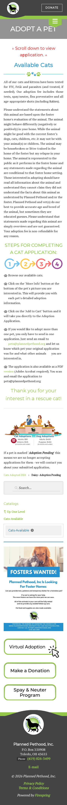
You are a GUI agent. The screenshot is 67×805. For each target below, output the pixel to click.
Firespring (42, 795)
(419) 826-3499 (38, 758)
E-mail (33, 767)
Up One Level (16, 512)
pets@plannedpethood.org (26, 344)
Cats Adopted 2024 (15, 475)
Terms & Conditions (33, 788)
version (9, 371)
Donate (51, 7)
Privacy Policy (33, 783)
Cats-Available (13, 519)
